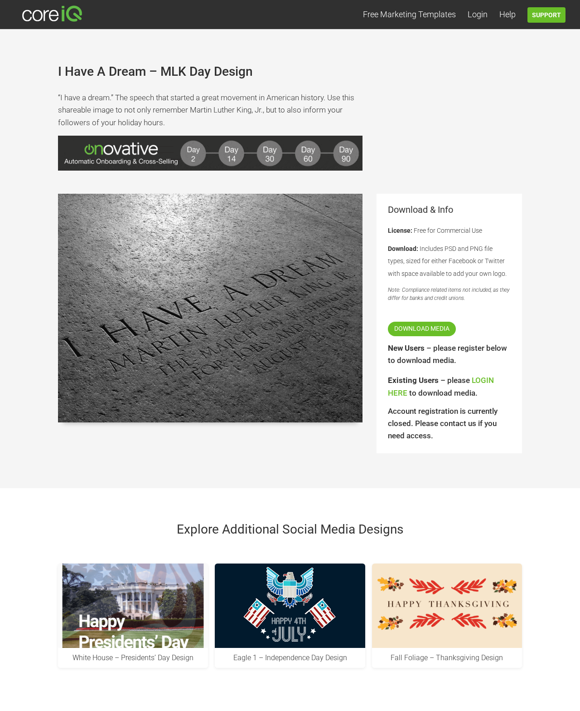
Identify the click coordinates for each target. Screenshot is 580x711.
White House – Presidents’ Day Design (132, 657)
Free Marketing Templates (409, 15)
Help (507, 15)
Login (478, 15)
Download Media (422, 328)
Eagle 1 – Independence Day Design (290, 657)
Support (546, 15)
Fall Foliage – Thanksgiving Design (447, 657)
